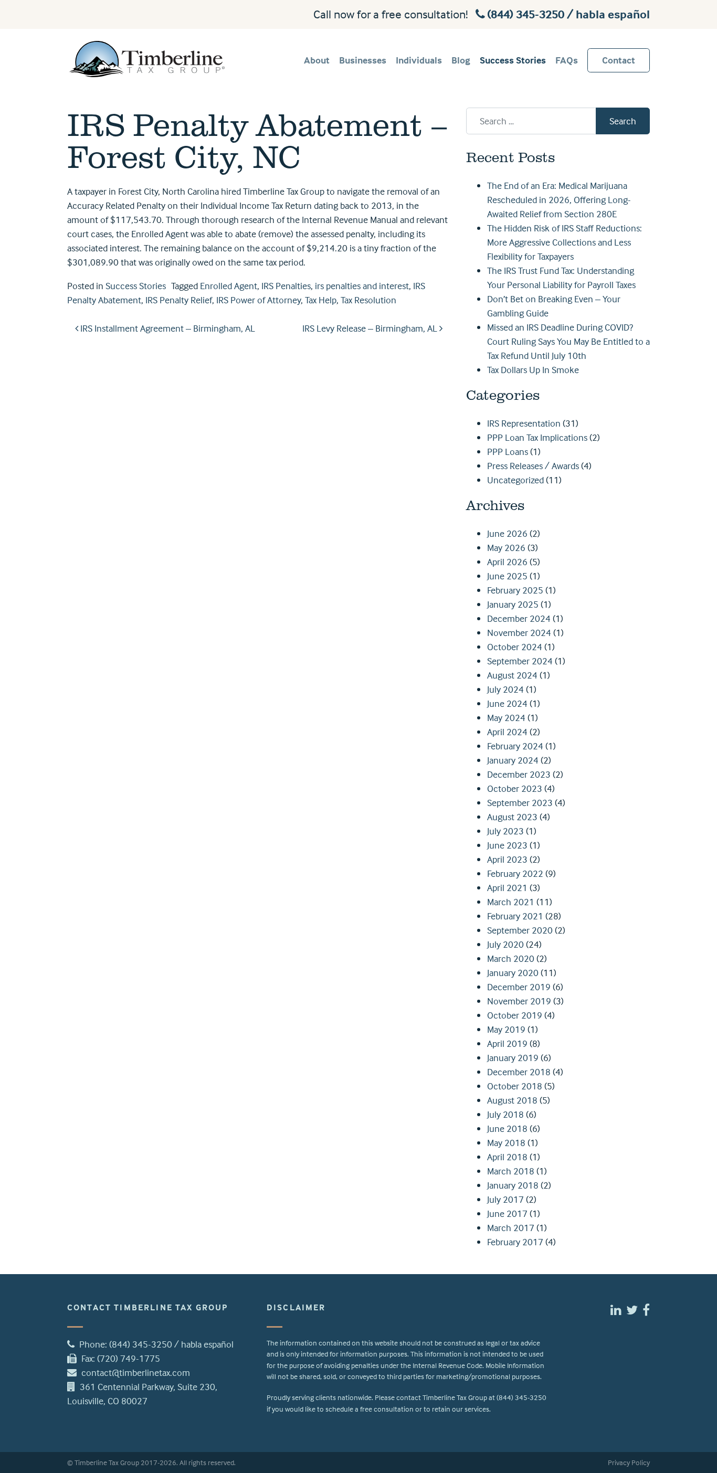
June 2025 (507, 576)
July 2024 (505, 689)
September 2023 (520, 803)
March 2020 (510, 958)
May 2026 (506, 548)
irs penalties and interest (362, 286)
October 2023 (514, 788)
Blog (460, 60)
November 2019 (519, 1001)
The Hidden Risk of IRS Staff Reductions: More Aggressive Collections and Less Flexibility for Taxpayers (564, 242)
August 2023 (512, 817)
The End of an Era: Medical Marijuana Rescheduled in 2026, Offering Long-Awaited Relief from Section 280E (559, 199)
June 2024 (507, 703)
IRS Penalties (286, 286)
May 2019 (506, 1029)
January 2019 (513, 1058)
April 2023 (507, 859)
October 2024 (514, 647)
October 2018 (514, 1086)
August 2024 (512, 675)
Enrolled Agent (228, 286)
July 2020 (505, 944)
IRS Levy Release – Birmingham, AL (370, 328)
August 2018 (512, 1100)
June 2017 (507, 1213)
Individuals (419, 60)
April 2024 (507, 732)
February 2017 (515, 1242)
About (317, 60)
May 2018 (506, 1143)
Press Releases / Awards (533, 466)
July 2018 (505, 1114)
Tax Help (320, 300)
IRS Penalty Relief (178, 300)
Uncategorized (515, 480)
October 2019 (514, 1015)
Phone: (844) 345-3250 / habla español (156, 1344)
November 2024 (519, 633)
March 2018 (510, 1171)
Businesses (362, 60)
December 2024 (519, 618)
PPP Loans (507, 452)
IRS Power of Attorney (258, 300)
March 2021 (510, 902)
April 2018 (507, 1157)
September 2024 (520, 661)
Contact (618, 60)
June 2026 (507, 533)
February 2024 (515, 746)
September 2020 (520, 930)
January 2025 (513, 604)
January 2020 (513, 973)
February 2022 (515, 873)
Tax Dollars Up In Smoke (533, 370)
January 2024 (513, 760)
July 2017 (505, 1199)
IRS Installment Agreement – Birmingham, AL (166, 328)
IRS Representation (524, 423)
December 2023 (519, 774)
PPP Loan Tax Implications (537, 437)
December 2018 (519, 1072)
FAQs (566, 60)
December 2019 (519, 987)
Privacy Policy (629, 1462)
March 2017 (510, 1228)
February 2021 (515, 916)
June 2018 (507, 1128)
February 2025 (515, 590)
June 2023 (507, 845)
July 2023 (505, 831)
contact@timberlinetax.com (135, 1372)
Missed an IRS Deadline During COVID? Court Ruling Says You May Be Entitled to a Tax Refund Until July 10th (568, 341)
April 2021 (507, 888)
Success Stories (513, 60)
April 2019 (507, 1043)
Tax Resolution (368, 300)
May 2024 (506, 718)
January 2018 (513, 1185)
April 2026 (507, 562)
